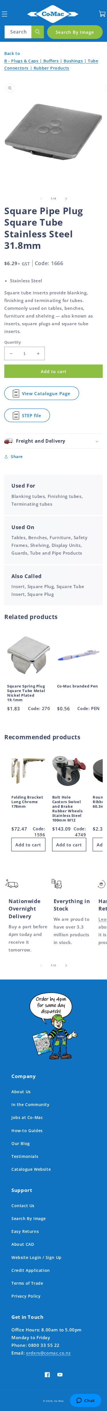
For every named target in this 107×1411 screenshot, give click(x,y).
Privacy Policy (26, 1296)
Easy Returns (25, 1231)
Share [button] (17, 456)
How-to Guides (27, 1130)
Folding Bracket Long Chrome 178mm (27, 802)
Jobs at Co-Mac (27, 1117)
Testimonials (24, 1156)
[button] (4, 13)
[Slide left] (41, 198)
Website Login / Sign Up (36, 1257)
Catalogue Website (31, 1169)
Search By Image (28, 1218)
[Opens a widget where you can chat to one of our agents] (85, 1401)
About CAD (22, 1244)
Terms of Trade (27, 1283)
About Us (21, 1091)
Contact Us (23, 1205)
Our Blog (20, 1143)
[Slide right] (66, 198)
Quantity (12, 342)
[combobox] (24, 31)
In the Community (30, 1104)
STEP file (35, 417)
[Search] (37, 31)
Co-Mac (59, 1400)
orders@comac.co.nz (48, 1353)
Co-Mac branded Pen (77, 686)
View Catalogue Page (46, 395)
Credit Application (30, 1270)
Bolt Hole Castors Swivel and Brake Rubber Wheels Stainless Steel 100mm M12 (67, 809)
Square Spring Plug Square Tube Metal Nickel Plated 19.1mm (26, 693)
